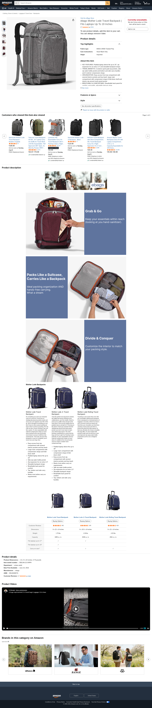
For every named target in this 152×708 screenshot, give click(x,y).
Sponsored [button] (5, 641)
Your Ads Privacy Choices (98, 702)
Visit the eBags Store (87, 18)
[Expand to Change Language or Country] (81, 696)
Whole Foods (74, 8)
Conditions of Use (50, 702)
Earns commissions (21, 590)
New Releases (54, 8)
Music (128, 8)
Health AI (11, 8)
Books (94, 8)
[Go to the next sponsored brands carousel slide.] (148, 659)
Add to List (131, 29)
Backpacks (37, 13)
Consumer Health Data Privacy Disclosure (78, 702)
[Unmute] (148, 628)
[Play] (3, 628)
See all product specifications (91, 106)
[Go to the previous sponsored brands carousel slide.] (3, 659)
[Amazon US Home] (57, 696)
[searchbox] (62, 3)
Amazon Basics (33, 8)
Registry (121, 8)
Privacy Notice (61, 702)
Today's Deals (84, 8)
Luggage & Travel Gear (25, 13)
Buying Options (58, 521)
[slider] (72, 628)
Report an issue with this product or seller (96, 110)
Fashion (114, 8)
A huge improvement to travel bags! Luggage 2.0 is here (27, 592)
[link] (17, 139)
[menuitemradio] (145, 628)
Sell (108, 8)
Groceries (64, 8)
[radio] (4, 23)
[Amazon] (7, 3)
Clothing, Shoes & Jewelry (10, 13)
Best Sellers (44, 8)
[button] (4, 8)
